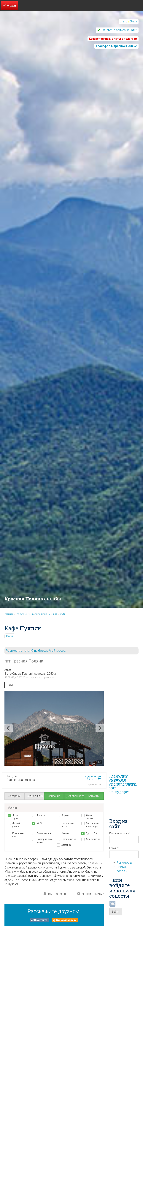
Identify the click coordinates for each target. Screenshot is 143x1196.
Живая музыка (90, 817)
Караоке (65, 815)
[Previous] (8, 728)
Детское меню (93, 839)
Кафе (62, 614)
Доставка (66, 845)
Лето (123, 21)
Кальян (65, 833)
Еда (55, 614)
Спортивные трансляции (92, 825)
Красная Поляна (32, 599)
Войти (115, 911)
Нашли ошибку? (93, 894)
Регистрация (125, 862)
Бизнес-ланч (35, 796)
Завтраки (14, 796)
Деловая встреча (75, 796)
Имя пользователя (119, 833)
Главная (8, 614)
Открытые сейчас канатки (119, 30)
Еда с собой (92, 833)
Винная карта (44, 833)
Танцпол (41, 815)
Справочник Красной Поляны (33, 614)
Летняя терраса (16, 817)
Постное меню (68, 839)
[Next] (100, 728)
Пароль (113, 848)
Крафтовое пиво (17, 835)
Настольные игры (67, 825)
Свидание (54, 796)
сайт (11, 685)
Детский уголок (16, 825)
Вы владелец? (57, 894)
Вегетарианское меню (44, 841)
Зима (133, 21)
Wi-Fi (39, 823)
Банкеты (93, 796)
